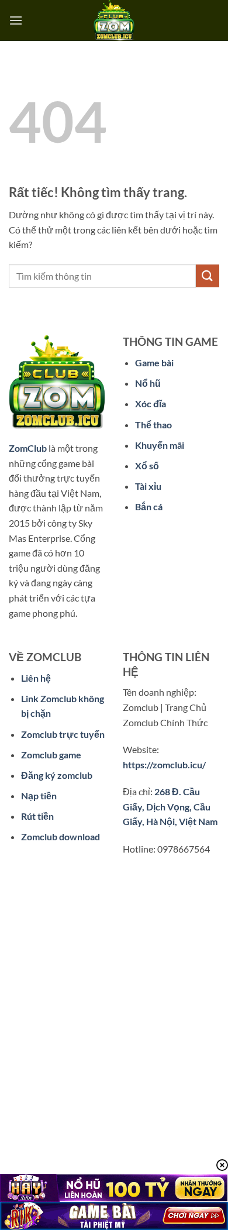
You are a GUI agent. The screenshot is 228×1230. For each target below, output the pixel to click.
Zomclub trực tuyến (63, 734)
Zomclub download (60, 836)
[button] (16, 20)
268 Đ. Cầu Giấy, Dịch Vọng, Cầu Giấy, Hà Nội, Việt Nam (170, 806)
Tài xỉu (148, 486)
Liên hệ (36, 677)
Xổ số (147, 465)
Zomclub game (51, 754)
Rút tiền (37, 816)
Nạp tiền (39, 795)
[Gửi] (207, 275)
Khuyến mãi (159, 445)
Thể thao (153, 424)
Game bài (154, 362)
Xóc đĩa (150, 403)
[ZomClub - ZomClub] (114, 20)
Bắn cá (149, 506)
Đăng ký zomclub (56, 775)
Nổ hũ (148, 383)
